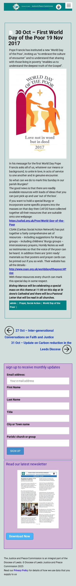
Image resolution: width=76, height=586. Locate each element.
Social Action (34, 303)
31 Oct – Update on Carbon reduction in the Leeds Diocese (41, 346)
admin (13, 303)
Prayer (22, 303)
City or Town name (18, 424)
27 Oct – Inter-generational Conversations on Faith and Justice (38, 333)
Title (10, 412)
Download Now (19, 536)
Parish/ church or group (21, 436)
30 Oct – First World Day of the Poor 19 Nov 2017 (35, 37)
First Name (13, 387)
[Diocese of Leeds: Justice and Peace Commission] (38, 8)
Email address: (16, 374)
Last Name (13, 399)
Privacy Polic (20, 570)
